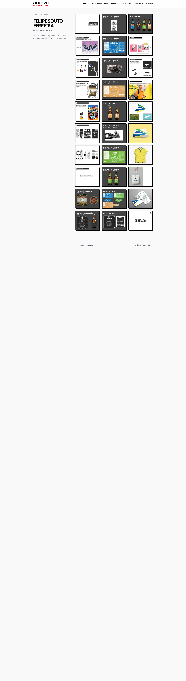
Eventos (149, 4)
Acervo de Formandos (99, 4)
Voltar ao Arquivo (42, 14)
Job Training (126, 4)
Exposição (138, 4)
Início (85, 4)
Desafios (114, 4)
